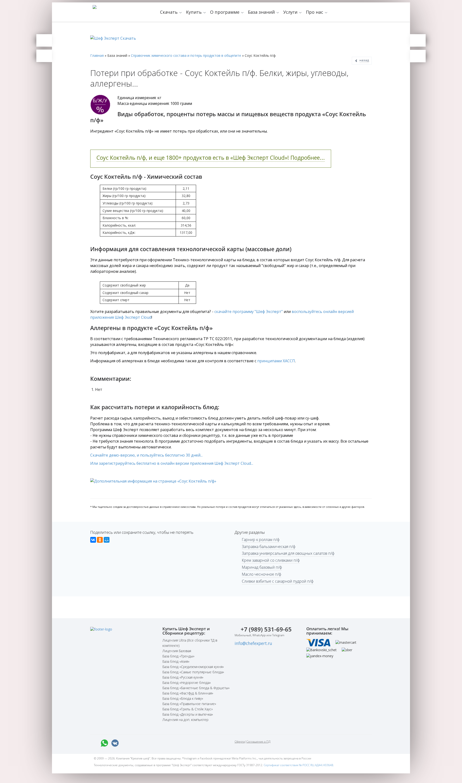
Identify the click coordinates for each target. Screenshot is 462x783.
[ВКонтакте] (93, 540)
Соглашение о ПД (258, 741)
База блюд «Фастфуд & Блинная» (187, 693)
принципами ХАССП (276, 360)
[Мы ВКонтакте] (115, 743)
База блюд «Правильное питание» (189, 703)
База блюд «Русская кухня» (182, 677)
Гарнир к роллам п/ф (261, 539)
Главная (97, 55)
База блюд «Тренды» (178, 656)
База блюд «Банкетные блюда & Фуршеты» (196, 688)
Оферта (240, 741)
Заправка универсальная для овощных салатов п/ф (288, 553)
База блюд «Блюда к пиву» (182, 698)
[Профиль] (418, 56)
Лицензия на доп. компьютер (185, 719)
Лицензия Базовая (176, 651)
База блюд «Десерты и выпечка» (187, 714)
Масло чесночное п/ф (261, 574)
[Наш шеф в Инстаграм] (136, 743)
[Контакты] (44, 56)
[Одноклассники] (100, 540)
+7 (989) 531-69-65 (266, 629)
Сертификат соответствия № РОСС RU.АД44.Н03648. (299, 765)
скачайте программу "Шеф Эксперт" (248, 311)
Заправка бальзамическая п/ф (268, 546)
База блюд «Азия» (175, 661)
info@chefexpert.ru (253, 643)
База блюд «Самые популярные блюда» (193, 672)
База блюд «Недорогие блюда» (186, 682)
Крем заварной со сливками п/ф (271, 560)
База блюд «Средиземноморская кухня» (193, 666)
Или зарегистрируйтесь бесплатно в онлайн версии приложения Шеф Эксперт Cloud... (171, 463)
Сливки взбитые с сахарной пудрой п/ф (278, 581)
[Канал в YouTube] (146, 743)
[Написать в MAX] (93, 743)
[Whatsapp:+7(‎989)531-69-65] (104, 743)
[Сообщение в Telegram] (125, 743)
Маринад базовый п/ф (262, 567)
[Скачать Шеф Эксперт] (44, 40)
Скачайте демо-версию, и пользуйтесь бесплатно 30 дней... (146, 455)
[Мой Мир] (106, 540)
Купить (194, 12)
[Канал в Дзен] (157, 743)
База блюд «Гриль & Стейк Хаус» (187, 709)
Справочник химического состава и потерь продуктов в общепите (186, 55)
